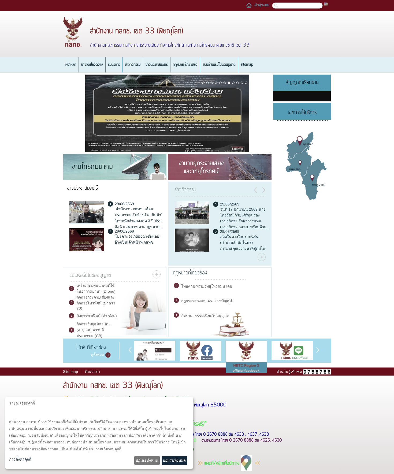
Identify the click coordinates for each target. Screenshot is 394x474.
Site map (70, 371)
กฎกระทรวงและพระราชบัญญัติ (207, 301)
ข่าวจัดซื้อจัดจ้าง (92, 65)
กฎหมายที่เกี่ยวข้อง (185, 65)
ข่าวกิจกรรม (132, 65)
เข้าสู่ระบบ (261, 5)
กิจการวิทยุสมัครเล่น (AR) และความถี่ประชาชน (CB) (93, 330)
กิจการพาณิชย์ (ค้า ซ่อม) (97, 316)
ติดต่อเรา (92, 371)
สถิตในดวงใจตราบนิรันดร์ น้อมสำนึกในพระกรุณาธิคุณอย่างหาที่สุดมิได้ (242, 242)
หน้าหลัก (70, 65)
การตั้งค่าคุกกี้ (20, 459)
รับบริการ (114, 65)
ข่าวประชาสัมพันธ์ (157, 65)
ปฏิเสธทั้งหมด (147, 460)
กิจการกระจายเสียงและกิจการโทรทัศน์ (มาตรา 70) (96, 302)
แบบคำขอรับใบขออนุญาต (219, 65)
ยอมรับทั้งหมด (174, 460)
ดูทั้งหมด (97, 355)
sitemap (247, 65)
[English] (326, 4)
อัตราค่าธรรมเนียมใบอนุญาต (205, 316)
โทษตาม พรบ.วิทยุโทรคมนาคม (206, 286)
